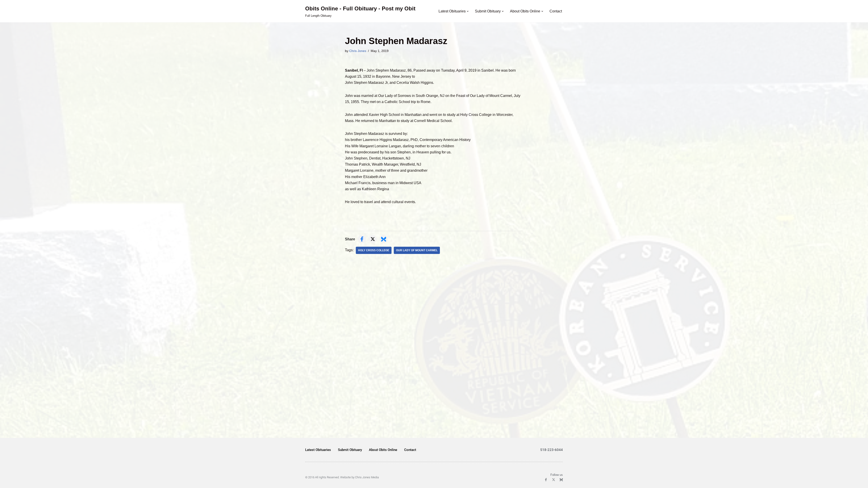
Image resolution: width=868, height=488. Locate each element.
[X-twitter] (553, 479)
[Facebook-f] (545, 479)
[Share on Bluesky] (384, 239)
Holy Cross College (373, 250)
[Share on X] (373, 239)
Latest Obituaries (318, 450)
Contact (556, 11)
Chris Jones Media (367, 477)
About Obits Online (383, 450)
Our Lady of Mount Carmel (417, 250)
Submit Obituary (350, 450)
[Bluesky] (561, 479)
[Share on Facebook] (362, 239)
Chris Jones (357, 51)
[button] (468, 11)
